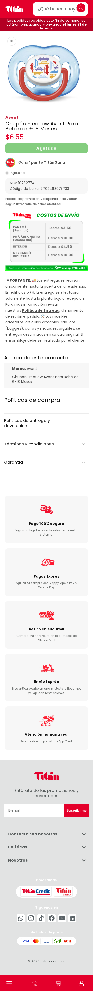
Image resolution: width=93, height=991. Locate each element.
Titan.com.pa (52, 961)
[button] (9, 983)
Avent (11, 117)
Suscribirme (76, 810)
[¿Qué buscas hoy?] (81, 7)
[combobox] (60, 9)
